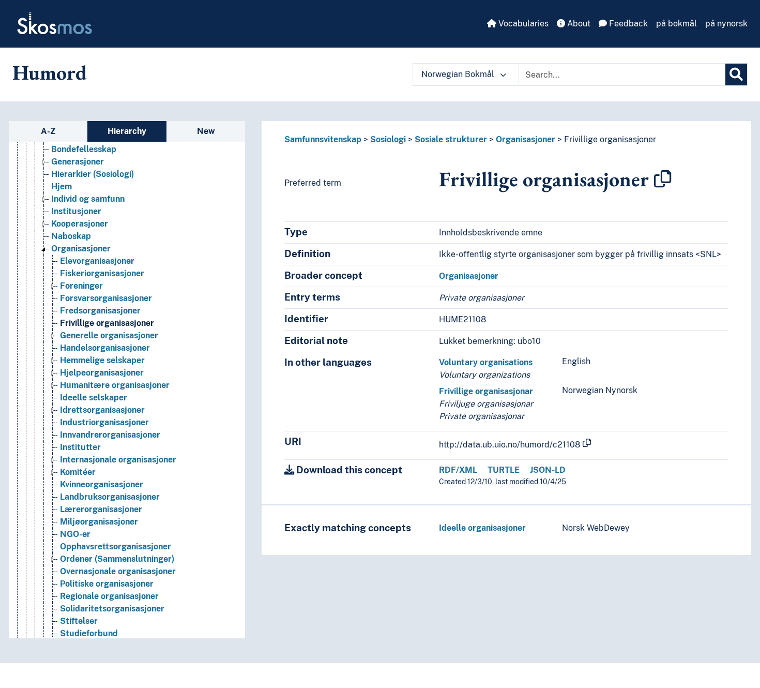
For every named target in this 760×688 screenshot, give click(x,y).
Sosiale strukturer (451, 139)
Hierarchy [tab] (127, 131)
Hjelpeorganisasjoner (102, 373)
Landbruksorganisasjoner (110, 497)
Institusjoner (76, 211)
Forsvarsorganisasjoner (106, 298)
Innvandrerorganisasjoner (110, 435)
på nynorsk (726, 23)
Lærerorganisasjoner (101, 509)
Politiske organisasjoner (107, 584)
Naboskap (71, 236)
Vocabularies (522, 23)
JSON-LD (548, 470)
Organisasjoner (81, 248)
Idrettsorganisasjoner (102, 410)
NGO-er (75, 534)
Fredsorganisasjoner (100, 311)
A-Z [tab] (48, 131)
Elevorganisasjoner (97, 261)
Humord (49, 72)
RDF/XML (458, 470)
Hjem (61, 186)
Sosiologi (388, 139)
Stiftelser (79, 621)
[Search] (736, 74)
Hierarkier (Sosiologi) (92, 174)
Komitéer (78, 472)
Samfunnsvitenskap (322, 139)
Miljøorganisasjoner (99, 522)
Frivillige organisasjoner (107, 323)
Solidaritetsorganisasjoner (112, 609)
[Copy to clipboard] (662, 179)
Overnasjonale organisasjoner (118, 571)
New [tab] (206, 131)
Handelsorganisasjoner (105, 348)
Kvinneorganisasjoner (101, 484)
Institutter (80, 447)
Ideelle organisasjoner (482, 528)
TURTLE (504, 470)
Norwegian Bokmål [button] (458, 74)
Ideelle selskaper (93, 397)
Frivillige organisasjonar (486, 391)
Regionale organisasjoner (109, 596)
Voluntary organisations (486, 362)
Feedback (627, 23)
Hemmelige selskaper (102, 360)
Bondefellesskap (83, 149)
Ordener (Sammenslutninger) (117, 559)
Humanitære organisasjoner (115, 385)
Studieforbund (89, 633)
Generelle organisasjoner (109, 335)
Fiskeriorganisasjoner (102, 273)
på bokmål (676, 23)
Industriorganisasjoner (104, 422)
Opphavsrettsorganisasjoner (115, 546)
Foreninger (81, 286)
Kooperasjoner (79, 224)
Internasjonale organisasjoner (118, 460)
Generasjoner (77, 162)
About (577, 23)
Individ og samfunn (88, 199)
